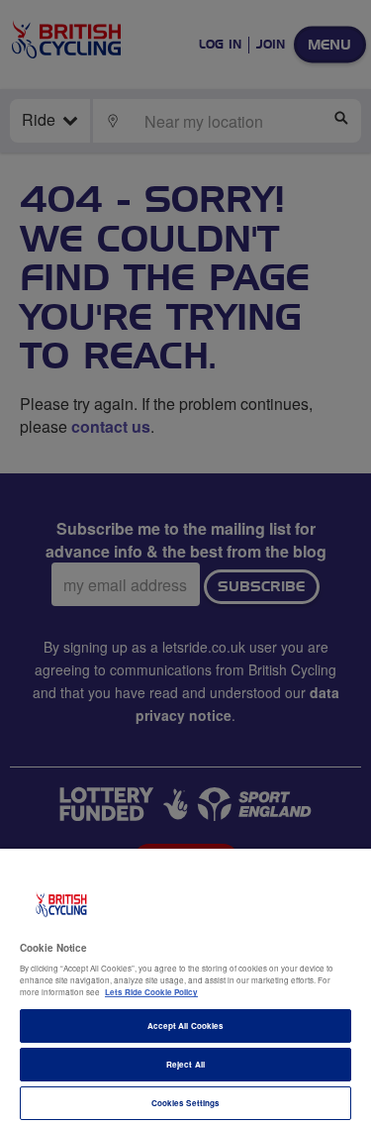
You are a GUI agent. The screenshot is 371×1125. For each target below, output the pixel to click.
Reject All (185, 1064)
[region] (185, 987)
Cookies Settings (185, 1102)
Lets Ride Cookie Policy (151, 991)
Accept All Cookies (185, 1025)
